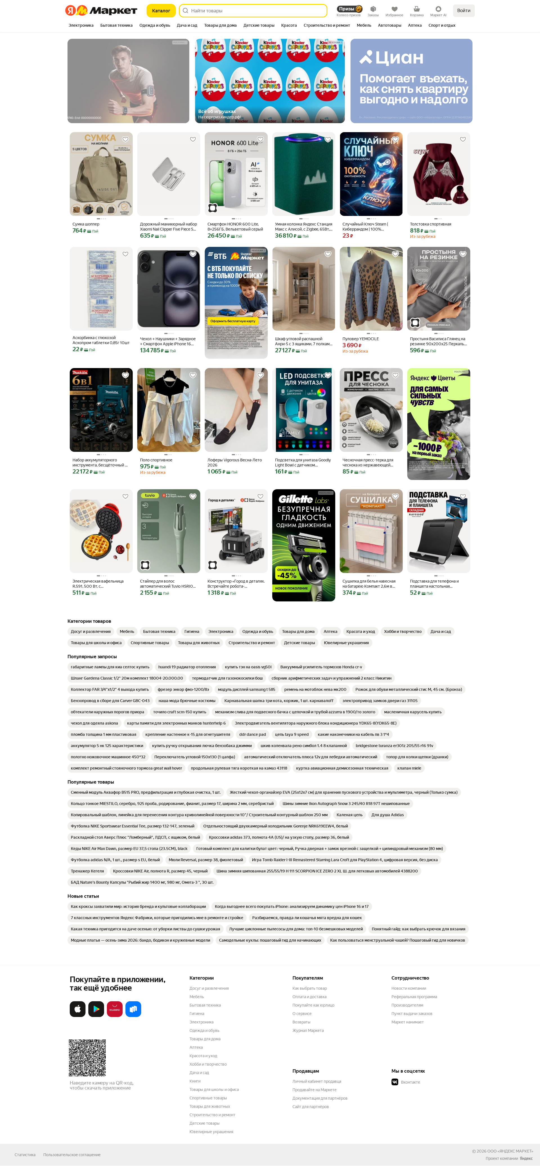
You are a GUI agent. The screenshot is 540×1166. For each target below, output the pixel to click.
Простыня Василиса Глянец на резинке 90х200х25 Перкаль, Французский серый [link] (437, 341)
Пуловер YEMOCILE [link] (361, 339)
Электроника (201, 1022)
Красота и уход (203, 1056)
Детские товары (205, 1123)
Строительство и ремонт (212, 1115)
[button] (431, 1082)
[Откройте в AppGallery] (115, 1016)
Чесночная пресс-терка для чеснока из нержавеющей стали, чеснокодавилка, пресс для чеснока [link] (370, 463)
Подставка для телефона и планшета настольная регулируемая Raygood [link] (434, 584)
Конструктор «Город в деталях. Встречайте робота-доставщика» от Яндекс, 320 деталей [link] (236, 584)
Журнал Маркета (308, 1030)
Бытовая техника (205, 1005)
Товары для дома (205, 1039)
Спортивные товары (208, 1098)
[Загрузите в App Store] (78, 1016)
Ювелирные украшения (211, 1131)
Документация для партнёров (320, 1098)
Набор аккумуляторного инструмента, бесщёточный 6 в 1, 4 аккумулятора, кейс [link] (100, 463)
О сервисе (302, 1013)
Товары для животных (210, 1106)
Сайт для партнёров (310, 1106)
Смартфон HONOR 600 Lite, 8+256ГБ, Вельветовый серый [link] (235, 226)
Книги (195, 1081)
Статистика (25, 1155)
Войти (464, 10)
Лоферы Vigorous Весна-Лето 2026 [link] (235, 462)
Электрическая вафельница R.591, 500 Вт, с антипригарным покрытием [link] (98, 584)
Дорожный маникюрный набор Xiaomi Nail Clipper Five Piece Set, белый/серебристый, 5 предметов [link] (168, 227)
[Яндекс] (526, 1158)
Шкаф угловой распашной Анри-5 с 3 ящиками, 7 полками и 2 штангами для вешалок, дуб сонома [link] (303, 341)
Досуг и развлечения (209, 988)
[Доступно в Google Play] (96, 1016)
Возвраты (301, 1022)
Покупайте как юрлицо (313, 1005)
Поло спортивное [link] (156, 460)
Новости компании (409, 988)
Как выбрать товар (309, 988)
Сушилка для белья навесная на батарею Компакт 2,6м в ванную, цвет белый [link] (369, 584)
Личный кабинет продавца (316, 1081)
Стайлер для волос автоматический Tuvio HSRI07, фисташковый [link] (168, 584)
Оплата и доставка (309, 996)
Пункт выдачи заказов (412, 1013)
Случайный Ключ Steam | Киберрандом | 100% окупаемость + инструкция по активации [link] (370, 227)
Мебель (197, 996)
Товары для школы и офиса (214, 1089)
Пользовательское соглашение (72, 1155)
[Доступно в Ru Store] (133, 1016)
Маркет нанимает (408, 1022)
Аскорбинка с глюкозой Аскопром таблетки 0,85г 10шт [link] (101, 340)
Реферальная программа (414, 996)
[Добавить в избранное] (125, 139)
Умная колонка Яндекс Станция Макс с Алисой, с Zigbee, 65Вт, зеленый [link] (303, 227)
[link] (91, 631)
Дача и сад (199, 1072)
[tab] (81, 26)
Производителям (407, 1005)
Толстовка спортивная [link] (430, 224)
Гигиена (197, 1013)
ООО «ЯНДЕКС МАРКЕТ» (510, 1151)
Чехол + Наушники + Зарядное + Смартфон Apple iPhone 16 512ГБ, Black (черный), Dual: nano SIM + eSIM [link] (168, 341)
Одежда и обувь (204, 1030)
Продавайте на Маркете (314, 1090)
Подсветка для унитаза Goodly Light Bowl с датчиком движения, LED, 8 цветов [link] (303, 463)
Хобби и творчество (208, 1064)
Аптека (196, 1047)
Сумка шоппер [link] (86, 224)
